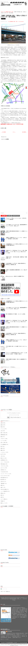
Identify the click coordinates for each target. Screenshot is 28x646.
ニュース (2, 440)
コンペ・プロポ (4, 462)
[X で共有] (4, 128)
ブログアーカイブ (16, 215)
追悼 (2, 497)
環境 (2, 485)
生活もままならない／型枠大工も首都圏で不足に (15, 276)
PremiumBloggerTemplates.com (22, 644)
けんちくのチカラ (4, 475)
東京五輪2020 (3, 477)
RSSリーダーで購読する (5, 591)
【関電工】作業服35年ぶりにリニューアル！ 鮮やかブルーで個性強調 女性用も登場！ (16, 238)
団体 (2, 426)
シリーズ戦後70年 (4, 491)
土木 (2, 430)
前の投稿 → (24, 132)
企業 (2, 423)
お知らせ (2, 481)
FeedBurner (15, 417)
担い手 (2, 454)
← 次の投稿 (3, 132)
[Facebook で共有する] (5, 128)
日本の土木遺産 (4, 489)
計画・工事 (3, 442)
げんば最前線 (6, 11)
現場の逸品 (3, 464)
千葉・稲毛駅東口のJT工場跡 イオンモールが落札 (15, 314)
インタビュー (3, 452)
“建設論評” (3, 483)
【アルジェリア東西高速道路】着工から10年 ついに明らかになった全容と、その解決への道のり (16, 353)
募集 (2, 448)
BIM (1, 446)
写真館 (2, 501)
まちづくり (3, 467)
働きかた (2, 458)
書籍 (2, 450)
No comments (21, 21)
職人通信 (2, 479)
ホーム (14, 132)
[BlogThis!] (2, 128)
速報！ (2, 487)
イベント (2, 428)
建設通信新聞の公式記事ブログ (13, 642)
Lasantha (15, 644)
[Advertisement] (14, 7)
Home (2, 11)
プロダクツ (3, 438)
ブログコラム (3, 465)
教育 (2, 436)
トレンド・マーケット (5, 473)
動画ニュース (3, 503)
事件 (2, 495)
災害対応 (2, 469)
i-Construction (3, 471)
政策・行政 (11, 11)
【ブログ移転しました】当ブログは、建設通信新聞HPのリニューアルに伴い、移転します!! (16, 225)
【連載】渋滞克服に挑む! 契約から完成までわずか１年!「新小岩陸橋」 (14, 16)
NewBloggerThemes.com (14, 645)
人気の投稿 (4, 215)
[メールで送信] (1, 128)
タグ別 (9, 215)
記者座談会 (3, 460)
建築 (2, 424)
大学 (2, 456)
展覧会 (2, 493)
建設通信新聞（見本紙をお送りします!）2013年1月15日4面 (12, 124)
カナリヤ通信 (3, 499)
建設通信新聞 (9, 631)
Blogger (14, 599)
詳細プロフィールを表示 (5, 639)
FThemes (5, 644)
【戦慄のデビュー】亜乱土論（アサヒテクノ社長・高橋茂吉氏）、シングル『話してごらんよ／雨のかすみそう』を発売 (16, 251)
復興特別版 (3, 434)
